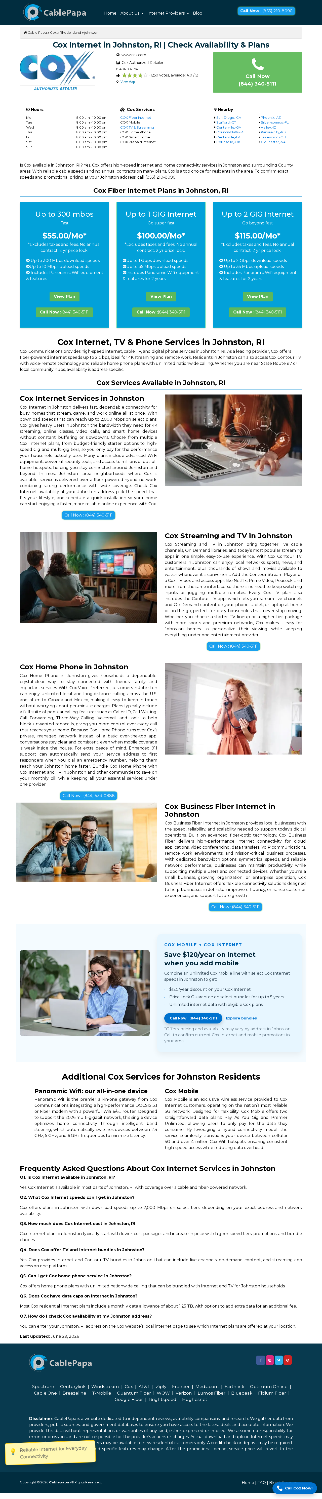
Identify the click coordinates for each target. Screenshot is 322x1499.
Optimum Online (269, 1386)
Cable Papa (37, 32)
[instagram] (270, 1360)
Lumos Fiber (211, 1393)
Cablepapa (59, 1482)
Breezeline (74, 1393)
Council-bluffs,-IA (230, 132)
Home (110, 13)
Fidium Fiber (272, 1393)
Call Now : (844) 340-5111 (88, 515)
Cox (53, 32)
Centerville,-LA (228, 137)
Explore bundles (241, 1018)
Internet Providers (166, 13)
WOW (163, 1393)
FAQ (261, 1482)
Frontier (181, 1386)
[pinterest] (288, 1360)
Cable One (45, 1393)
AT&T (144, 1386)
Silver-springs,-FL (275, 122)
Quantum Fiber (134, 1393)
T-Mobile (101, 1393)
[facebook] (260, 1360)
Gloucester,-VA (273, 142)
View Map (127, 82)
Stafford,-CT (226, 122)
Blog (198, 13)
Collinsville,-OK (228, 142)
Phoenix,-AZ (271, 117)
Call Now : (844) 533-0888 (89, 795)
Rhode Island (70, 32)
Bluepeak (241, 1393)
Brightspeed (162, 1399)
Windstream (105, 1386)
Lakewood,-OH (273, 137)
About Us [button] (130, 13)
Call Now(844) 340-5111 (257, 80)
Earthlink (234, 1386)
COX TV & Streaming (137, 127)
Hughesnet (194, 1399)
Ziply (161, 1386)
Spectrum (43, 1386)
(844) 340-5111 (64, 312)
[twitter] (279, 1360)
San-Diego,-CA (228, 117)
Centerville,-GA (228, 127)
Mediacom (207, 1386)
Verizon (184, 1393)
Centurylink (73, 1386)
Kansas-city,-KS (273, 132)
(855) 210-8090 (266, 11)
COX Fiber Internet (135, 117)
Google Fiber (129, 1399)
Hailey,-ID (268, 127)
